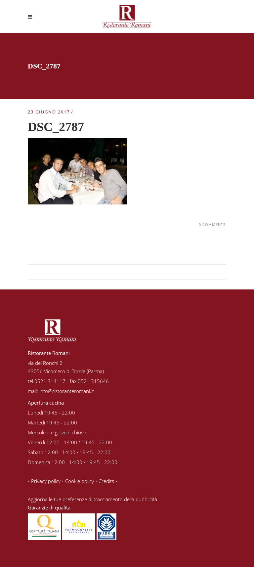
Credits (106, 481)
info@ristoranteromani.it (66, 391)
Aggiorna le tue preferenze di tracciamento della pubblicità (92, 499)
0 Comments (212, 224)
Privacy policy (46, 481)
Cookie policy (79, 481)
